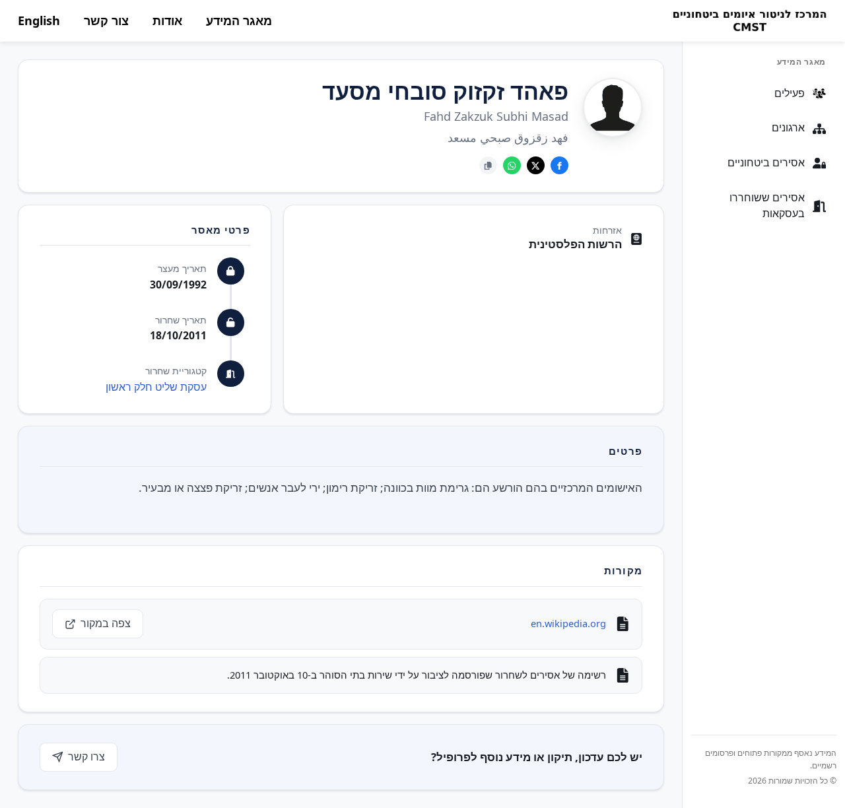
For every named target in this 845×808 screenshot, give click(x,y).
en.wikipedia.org (568, 623)
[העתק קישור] (488, 165)
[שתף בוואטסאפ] (512, 165)
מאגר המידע (239, 20)
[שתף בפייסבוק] (559, 165)
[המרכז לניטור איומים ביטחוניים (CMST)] (749, 21)
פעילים (789, 93)
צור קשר (106, 20)
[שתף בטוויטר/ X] (536, 165)
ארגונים (788, 128)
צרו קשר (86, 756)
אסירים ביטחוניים (766, 163)
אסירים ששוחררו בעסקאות (767, 206)
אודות (167, 20)
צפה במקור (106, 623)
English (39, 20)
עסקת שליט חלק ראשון (156, 387)
